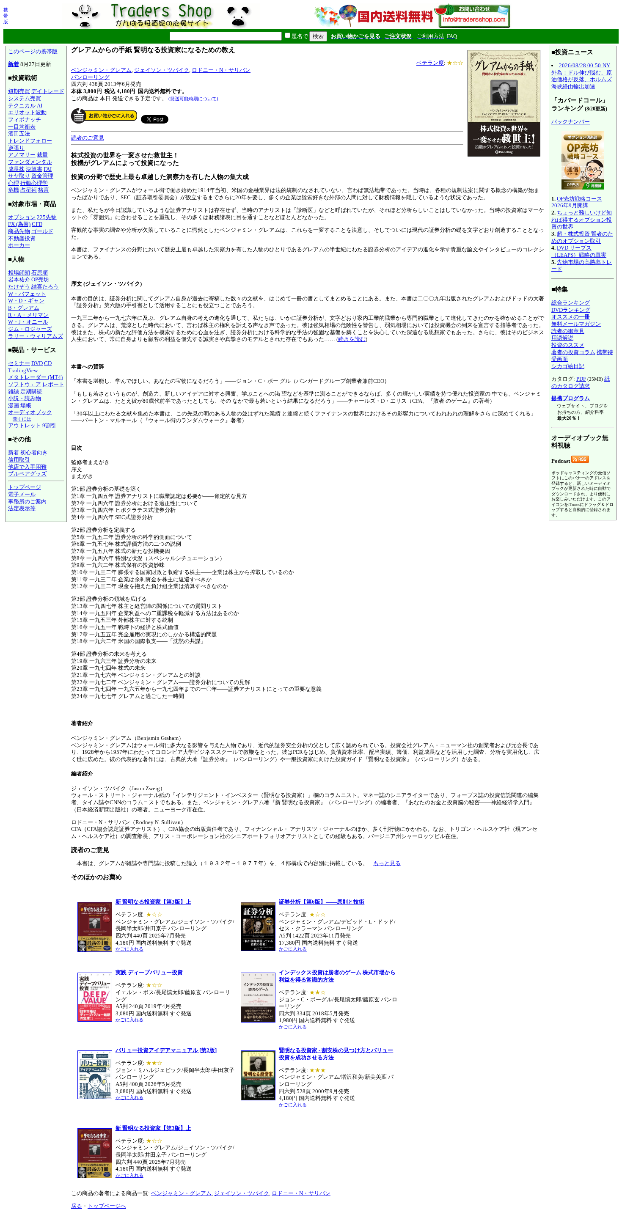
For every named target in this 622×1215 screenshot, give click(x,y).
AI (39, 105)
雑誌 (13, 391)
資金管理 (42, 176)
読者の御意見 (567, 331)
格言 (43, 190)
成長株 (16, 169)
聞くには (22, 418)
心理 (13, 183)
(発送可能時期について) (193, 98)
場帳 (25, 405)
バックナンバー (570, 121)
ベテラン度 (430, 63)
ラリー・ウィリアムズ (35, 336)
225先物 (47, 217)
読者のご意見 (87, 138)
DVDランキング (570, 310)
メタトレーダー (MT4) (35, 377)
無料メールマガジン (576, 324)
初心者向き (34, 452)
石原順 (39, 272)
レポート (53, 384)
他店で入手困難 (27, 467)
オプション (22, 217)
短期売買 (19, 91)
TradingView (23, 370)
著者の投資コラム (573, 352)
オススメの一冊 (570, 316)
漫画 (13, 405)
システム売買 (24, 98)
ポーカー (19, 245)
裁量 (42, 154)
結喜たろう (45, 286)
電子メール (22, 494)
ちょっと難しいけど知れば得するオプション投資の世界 (581, 219)
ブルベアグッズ (27, 473)
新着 (13, 64)
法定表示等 (22, 508)
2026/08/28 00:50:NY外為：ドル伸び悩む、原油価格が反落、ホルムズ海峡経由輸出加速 (581, 76)
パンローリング (90, 77)
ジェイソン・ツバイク (161, 70)
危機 (13, 190)
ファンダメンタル (30, 162)
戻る (76, 1206)
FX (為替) (19, 224)
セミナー (19, 363)
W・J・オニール (28, 322)
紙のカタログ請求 (580, 382)
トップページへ (107, 1206)
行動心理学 (34, 183)
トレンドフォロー (30, 140)
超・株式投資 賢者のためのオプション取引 (582, 237)
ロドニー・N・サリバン (221, 70)
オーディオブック (30, 412)
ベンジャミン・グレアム (101, 70)
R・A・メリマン (28, 315)
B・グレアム (23, 308)
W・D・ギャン (26, 300)
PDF (581, 379)
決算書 (34, 169)
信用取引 (19, 459)
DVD (37, 363)
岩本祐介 (19, 279)
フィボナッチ (24, 119)
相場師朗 (19, 272)
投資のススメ (567, 345)
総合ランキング (570, 303)
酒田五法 (19, 133)
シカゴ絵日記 (567, 366)
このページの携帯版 (33, 51)
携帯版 (5, 15)
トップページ (24, 487)
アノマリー (22, 154)
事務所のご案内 (27, 501)
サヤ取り (19, 176)
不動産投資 (22, 238)
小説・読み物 (24, 398)
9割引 (49, 425)
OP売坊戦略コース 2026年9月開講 (576, 202)
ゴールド (42, 231)
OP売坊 (40, 279)
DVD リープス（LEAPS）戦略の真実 (578, 251)
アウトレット (24, 425)
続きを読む (352, 339)
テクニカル (22, 105)
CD (48, 363)
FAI (48, 169)
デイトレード (47, 91)
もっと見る (387, 863)
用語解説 (562, 338)
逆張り (16, 148)
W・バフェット (27, 294)
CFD (37, 224)
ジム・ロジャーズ (30, 329)
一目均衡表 (22, 127)
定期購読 (31, 391)
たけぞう (19, 286)
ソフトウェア (24, 384)
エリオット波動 (27, 112)
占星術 (28, 190)
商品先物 (19, 231)
